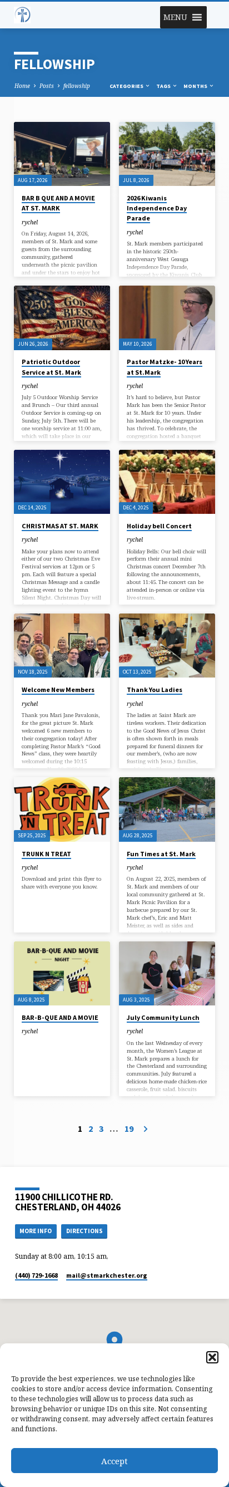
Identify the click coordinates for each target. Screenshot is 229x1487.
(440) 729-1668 (36, 1275)
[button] (212, 1357)
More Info (35, 1231)
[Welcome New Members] (62, 646)
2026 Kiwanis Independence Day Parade (157, 208)
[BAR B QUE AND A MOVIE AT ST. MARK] (62, 154)
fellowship (76, 86)
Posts (46, 86)
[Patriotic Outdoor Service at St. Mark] (62, 318)
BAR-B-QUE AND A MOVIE (60, 1017)
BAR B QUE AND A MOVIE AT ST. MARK (58, 203)
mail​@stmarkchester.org (106, 1275)
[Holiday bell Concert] (167, 482)
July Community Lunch (163, 1017)
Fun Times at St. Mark (161, 854)
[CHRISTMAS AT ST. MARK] (62, 482)
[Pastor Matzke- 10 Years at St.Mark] (167, 318)
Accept (114, 1460)
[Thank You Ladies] (167, 646)
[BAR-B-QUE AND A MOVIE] (62, 973)
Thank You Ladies (154, 689)
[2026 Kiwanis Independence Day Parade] (167, 154)
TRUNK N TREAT (46, 854)
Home (22, 86)
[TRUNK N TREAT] (62, 809)
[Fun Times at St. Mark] (167, 809)
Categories (127, 86)
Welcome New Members (58, 689)
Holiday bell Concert (159, 526)
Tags (164, 86)
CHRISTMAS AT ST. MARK (60, 526)
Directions (84, 1231)
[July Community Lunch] (167, 973)
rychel (30, 222)
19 (129, 1128)
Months (195, 86)
